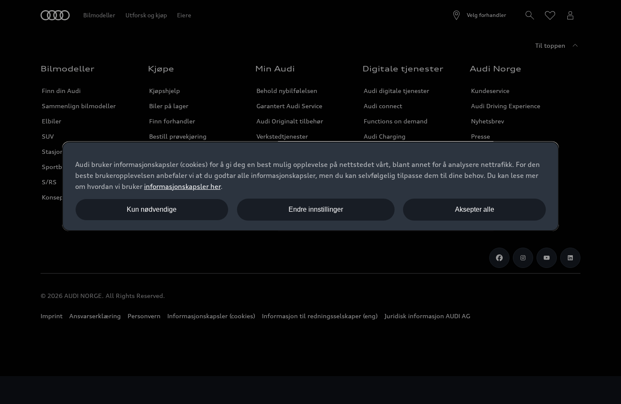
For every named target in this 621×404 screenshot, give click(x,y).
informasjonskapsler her (182, 186)
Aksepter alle (474, 209)
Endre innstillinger (316, 209)
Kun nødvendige (152, 209)
